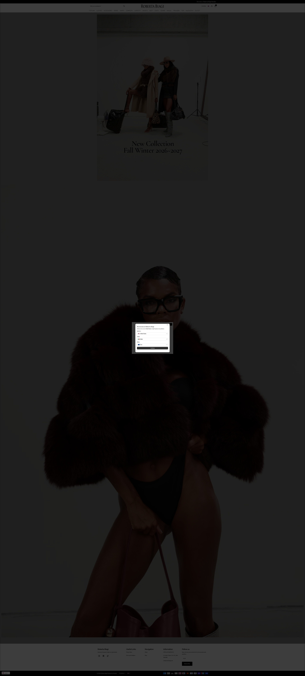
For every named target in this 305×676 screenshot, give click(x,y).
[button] (152, 333)
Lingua (138, 336)
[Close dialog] (167, 325)
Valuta (138, 342)
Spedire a (139, 331)
